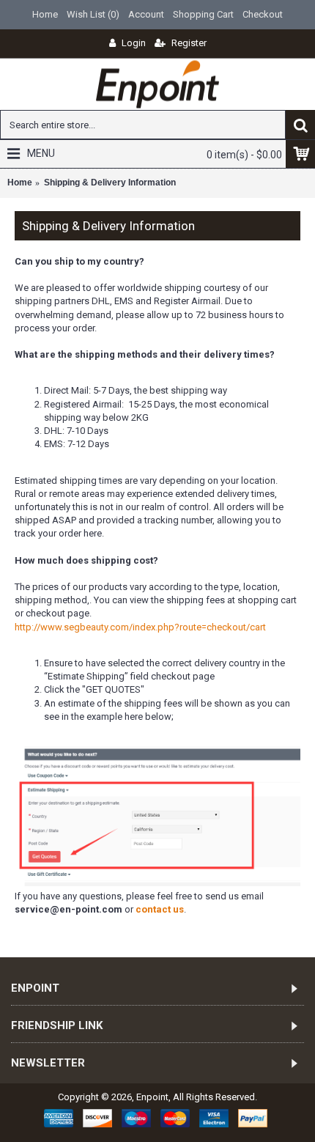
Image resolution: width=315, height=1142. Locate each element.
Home (19, 182)
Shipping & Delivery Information (110, 182)
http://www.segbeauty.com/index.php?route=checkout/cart (140, 627)
